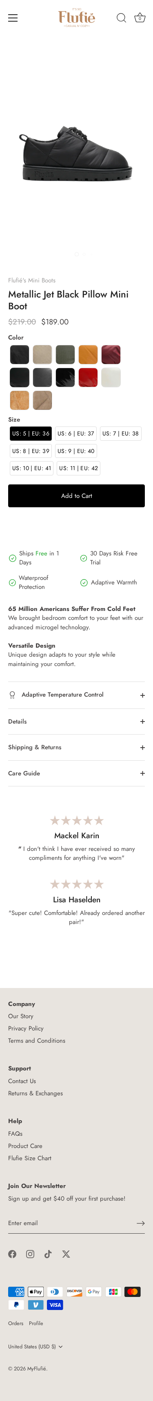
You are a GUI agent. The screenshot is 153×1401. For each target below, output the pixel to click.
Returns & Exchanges (35, 1093)
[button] (19, 354)
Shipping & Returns (34, 747)
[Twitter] (66, 1253)
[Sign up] (141, 1223)
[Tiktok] (48, 1253)
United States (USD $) (32, 1346)
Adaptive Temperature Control (62, 694)
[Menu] (13, 18)
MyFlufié (36, 1368)
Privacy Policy (26, 1028)
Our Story (20, 1016)
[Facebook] (12, 1253)
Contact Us (22, 1081)
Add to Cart (76, 495)
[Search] (122, 19)
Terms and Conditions (36, 1040)
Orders (15, 1323)
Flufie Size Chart (29, 1158)
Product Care (25, 1145)
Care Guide (24, 773)
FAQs (15, 1133)
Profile (36, 1323)
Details (17, 721)
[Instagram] (30, 1253)
